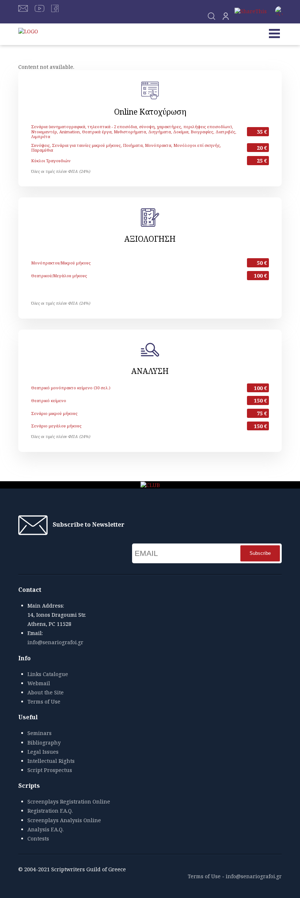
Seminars (39, 733)
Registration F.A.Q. (50, 810)
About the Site (45, 692)
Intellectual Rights (51, 760)
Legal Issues (43, 751)
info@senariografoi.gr (55, 642)
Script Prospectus (49, 770)
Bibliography (44, 742)
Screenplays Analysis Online (64, 820)
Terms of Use (43, 701)
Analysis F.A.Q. (45, 829)
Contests (38, 838)
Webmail (38, 683)
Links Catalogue (47, 674)
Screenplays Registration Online (68, 801)
